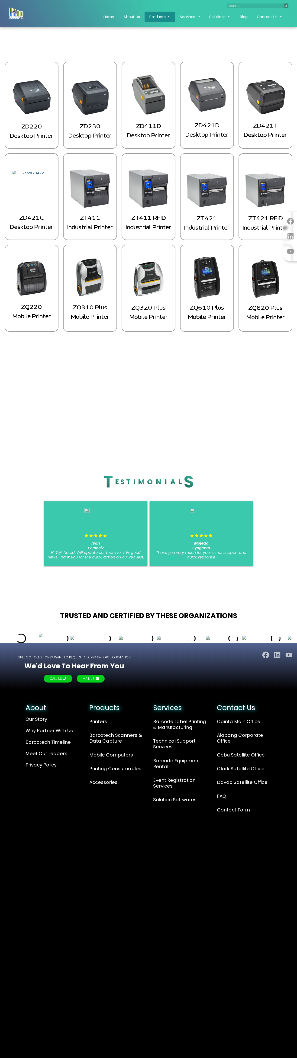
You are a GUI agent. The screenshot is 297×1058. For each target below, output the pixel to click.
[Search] (286, 5)
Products (157, 16)
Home (108, 16)
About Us (131, 16)
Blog (244, 16)
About (36, 708)
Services (187, 16)
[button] (5, 535)
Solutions (217, 16)
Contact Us (267, 16)
